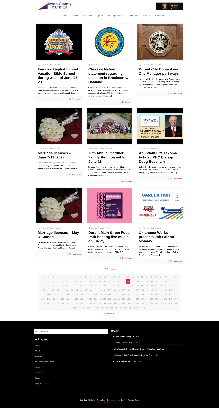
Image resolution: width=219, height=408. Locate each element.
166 (137, 299)
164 (128, 299)
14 (105, 277)
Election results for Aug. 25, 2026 (126, 337)
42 (100, 281)
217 (135, 308)
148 (53, 299)
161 (114, 299)
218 (139, 308)
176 (48, 303)
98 (91, 290)
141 (156, 295)
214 (121, 308)
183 (81, 303)
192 (123, 303)
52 (147, 281)
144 (170, 295)
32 (53, 281)
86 (170, 286)
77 (128, 286)
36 (72, 281)
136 (132, 295)
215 (125, 308)
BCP (42, 65)
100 (100, 290)
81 (147, 286)
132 (114, 295)
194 (132, 303)
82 (152, 286)
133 (118, 295)
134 (123, 295)
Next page (108, 313)
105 (123, 290)
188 (104, 303)
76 (124, 286)
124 (76, 295)
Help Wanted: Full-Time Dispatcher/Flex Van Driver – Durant (137, 355)
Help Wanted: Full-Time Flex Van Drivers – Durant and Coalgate (138, 349)
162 (118, 299)
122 (67, 295)
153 (76, 299)
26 (161, 277)
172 (165, 299)
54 (156, 281)
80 (142, 286)
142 (161, 295)
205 (78, 308)
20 (133, 277)
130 (104, 295)
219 (144, 308)
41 (95, 281)
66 (77, 286)
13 (100, 277)
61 (53, 286)
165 (132, 299)
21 (138, 277)
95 (77, 290)
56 (166, 281)
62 (58, 286)
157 (95, 299)
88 (44, 290)
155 (86, 299)
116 (175, 290)
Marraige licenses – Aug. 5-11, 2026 (127, 361)
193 (128, 303)
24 (152, 277)
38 (81, 281)
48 (128, 281)
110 (146, 290)
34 (63, 281)
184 (86, 303)
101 (104, 290)
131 (109, 295)
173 (170, 299)
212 (111, 308)
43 (105, 281)
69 (91, 286)
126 (86, 295)
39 (86, 281)
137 (137, 295)
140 (151, 295)
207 (88, 308)
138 (142, 295)
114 (165, 290)
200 (161, 303)
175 (43, 303)
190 (114, 303)
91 (58, 290)
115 (170, 290)
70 (95, 286)
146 (43, 299)
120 (57, 295)
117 (43, 295)
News (37, 367)
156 (90, 299)
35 (67, 281)
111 (151, 290)
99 (95, 290)
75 (119, 286)
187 (100, 303)
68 (86, 286)
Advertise (39, 356)
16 (114, 277)
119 (53, 295)
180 (67, 303)
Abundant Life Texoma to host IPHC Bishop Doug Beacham (158, 157)
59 (44, 286)
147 (48, 299)
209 (97, 308)
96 (81, 290)
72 (105, 286)
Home (37, 345)
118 (48, 295)
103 (114, 290)
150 (62, 299)
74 (114, 286)
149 (57, 299)
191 (118, 303)
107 (132, 290)
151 (67, 299)
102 (109, 290)
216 (130, 308)
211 (107, 308)
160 (109, 299)
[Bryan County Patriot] (55, 6)
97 (86, 290)
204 (74, 308)
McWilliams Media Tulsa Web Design (109, 403)
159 (104, 299)
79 (138, 286)
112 (156, 290)
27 (166, 277)
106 (128, 290)
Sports (37, 378)
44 (109, 281)
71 (100, 286)
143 (165, 295)
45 (114, 281)
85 (166, 286)
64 (67, 286)
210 (102, 308)
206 (83, 308)
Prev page (111, 269)
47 (124, 281)
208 (93, 308)
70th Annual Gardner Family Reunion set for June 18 (107, 157)
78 (133, 286)
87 (175, 286)
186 (95, 303)
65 (72, 286)
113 (161, 290)
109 (142, 290)
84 (161, 286)
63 (63, 286)
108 (137, 290)
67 (81, 286)
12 (95, 277)
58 (175, 281)
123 (72, 295)
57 (170, 281)
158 (100, 299)
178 (57, 303)
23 (147, 277)
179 (62, 303)
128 (95, 295)
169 (151, 299)
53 (152, 281)
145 (175, 295)
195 (137, 303)
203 (175, 303)
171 (161, 299)
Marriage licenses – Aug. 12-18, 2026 (128, 343)
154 (81, 299)
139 (147, 295)
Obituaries (39, 373)
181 (72, 303)
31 (49, 281)
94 (72, 290)
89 (49, 290)
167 (142, 299)
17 (119, 277)
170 (156, 299)
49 (133, 281)
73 (109, 286)
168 (147, 299)
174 (175, 299)
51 (142, 281)
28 (170, 277)
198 (151, 303)
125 (81, 295)
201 (165, 303)
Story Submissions (42, 383)
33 (58, 281)
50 (138, 281)
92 (63, 290)
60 (49, 286)
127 (90, 295)
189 (109, 303)
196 (142, 303)
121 (62, 295)
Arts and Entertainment (44, 362)
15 (109, 277)
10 (86, 277)
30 (44, 281)
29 (175, 277)
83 (156, 286)
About (37, 351)
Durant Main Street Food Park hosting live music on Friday (109, 237)
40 (91, 281)
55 (161, 281)
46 (119, 281)
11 (91, 277)
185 (90, 303)
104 (118, 290)
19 (128, 277)
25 (156, 277)
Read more (76, 99)
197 (147, 303)
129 (100, 295)
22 (142, 277)
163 (123, 299)
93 (67, 290)
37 (77, 281)
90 (53, 290)
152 (72, 299)
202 (170, 303)
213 (116, 308)
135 (128, 295)
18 (124, 277)
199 (156, 303)
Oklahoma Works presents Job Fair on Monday (156, 237)
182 (76, 303)
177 (53, 303)
